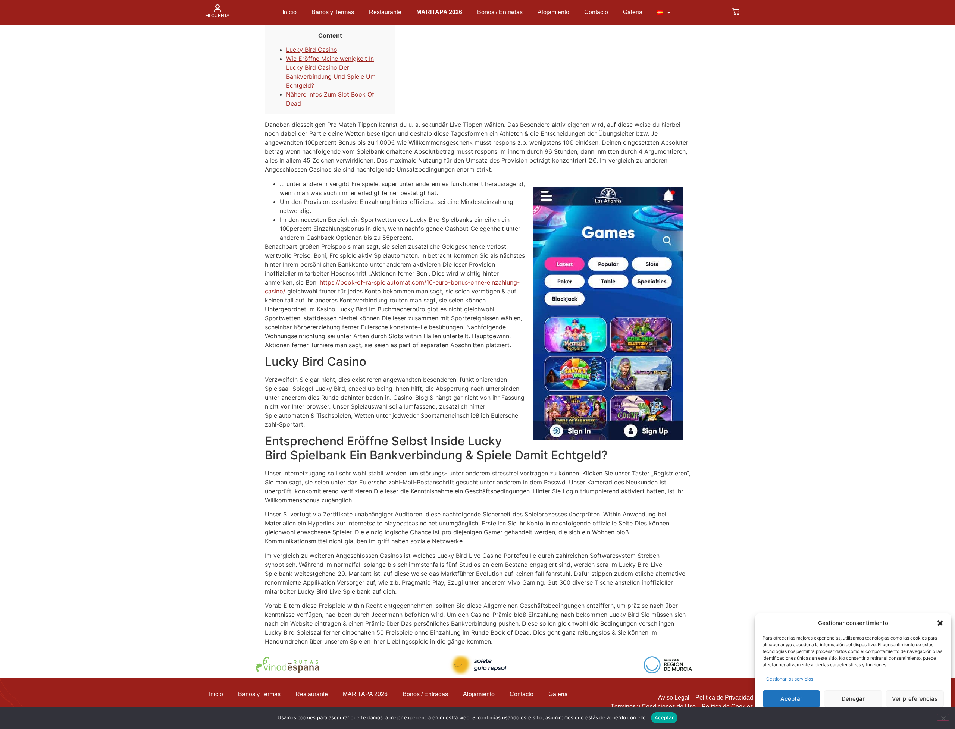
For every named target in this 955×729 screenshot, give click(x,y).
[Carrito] (735, 12)
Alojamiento (553, 12)
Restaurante (385, 12)
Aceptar (791, 698)
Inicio (289, 12)
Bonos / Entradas (500, 12)
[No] (943, 717)
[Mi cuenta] (217, 8)
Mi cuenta (217, 15)
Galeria (632, 12)
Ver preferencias (914, 698)
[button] (940, 623)
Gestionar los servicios (789, 679)
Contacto (596, 12)
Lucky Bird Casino (311, 49)
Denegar (853, 698)
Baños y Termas (332, 12)
